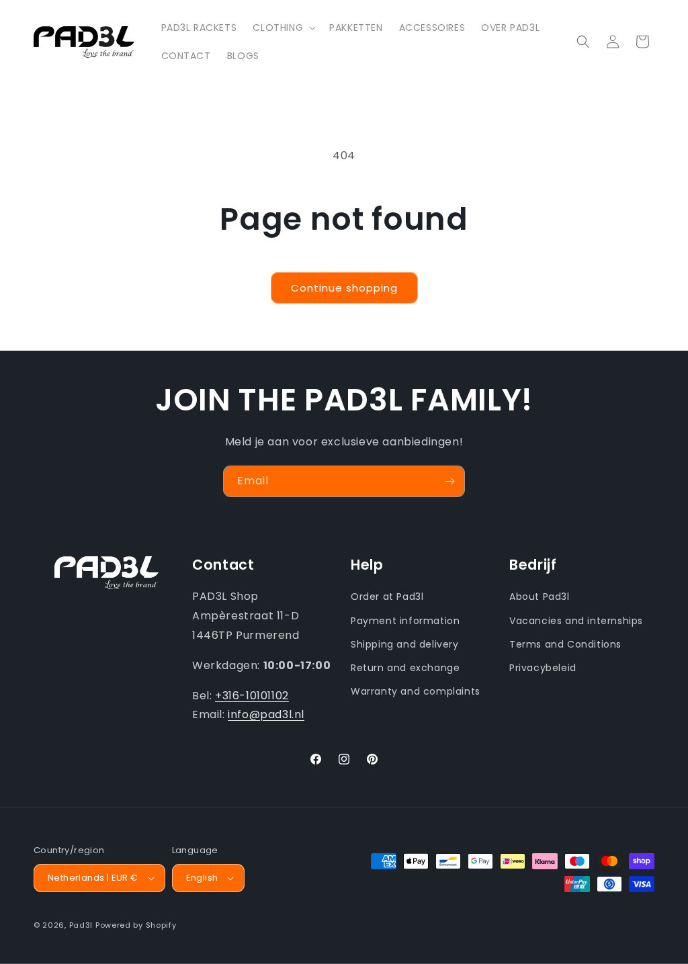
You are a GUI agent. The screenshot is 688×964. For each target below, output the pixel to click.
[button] (283, 27)
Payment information (405, 620)
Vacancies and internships (576, 620)
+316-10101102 (252, 695)
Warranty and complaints (415, 691)
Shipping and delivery (405, 644)
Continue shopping (344, 288)
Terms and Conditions (565, 644)
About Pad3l (539, 596)
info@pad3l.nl (266, 714)
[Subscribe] (449, 481)
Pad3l (81, 925)
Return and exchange (405, 667)
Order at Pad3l (387, 596)
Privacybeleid (542, 667)
